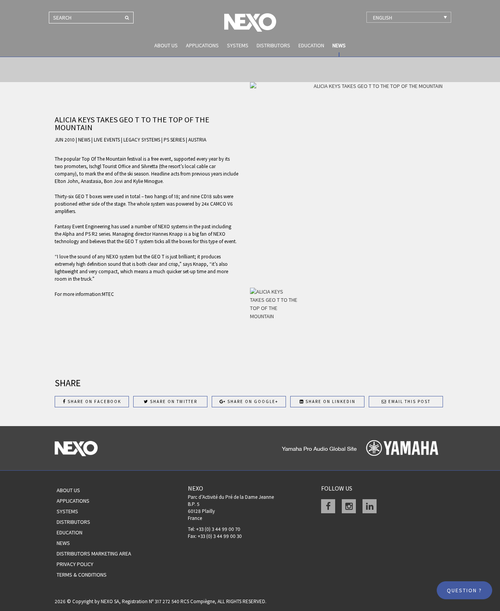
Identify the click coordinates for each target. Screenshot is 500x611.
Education (311, 45)
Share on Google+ (252, 401)
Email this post (408, 401)
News (339, 45)
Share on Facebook (93, 401)
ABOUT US (166, 45)
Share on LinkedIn (329, 401)
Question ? (464, 590)
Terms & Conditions (82, 574)
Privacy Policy (75, 564)
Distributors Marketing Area (94, 553)
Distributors (273, 45)
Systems (237, 45)
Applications (202, 45)
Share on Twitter (172, 401)
